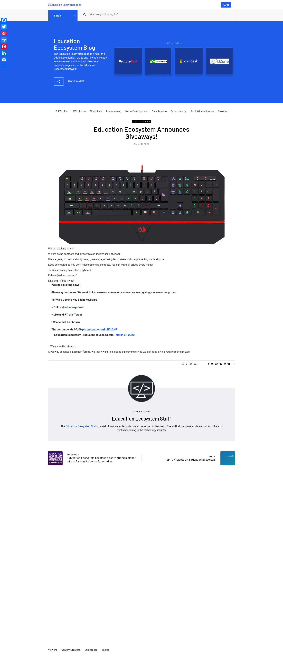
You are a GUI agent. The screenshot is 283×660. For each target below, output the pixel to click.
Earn (226, 4)
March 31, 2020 (125, 334)
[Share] (4, 66)
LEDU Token (79, 111)
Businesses (91, 649)
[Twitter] (4, 27)
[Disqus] (141, 516)
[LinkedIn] (4, 53)
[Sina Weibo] (4, 33)
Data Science (159, 111)
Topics (56, 15)
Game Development (136, 111)
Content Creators (70, 649)
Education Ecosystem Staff (141, 419)
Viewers (52, 649)
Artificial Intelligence (202, 111)
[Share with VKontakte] (229, 363)
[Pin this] (225, 363)
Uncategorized (141, 122)
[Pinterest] (4, 46)
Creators (223, 111)
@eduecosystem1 (73, 307)
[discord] (4, 59)
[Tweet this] (212, 363)
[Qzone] (4, 40)
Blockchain (96, 111)
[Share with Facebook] (208, 363)
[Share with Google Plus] (216, 363)
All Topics (62, 111)
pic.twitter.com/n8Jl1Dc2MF (99, 329)
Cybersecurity (179, 111)
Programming (113, 111)
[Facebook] (4, 20)
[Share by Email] (233, 363)
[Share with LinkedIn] (220, 363)
